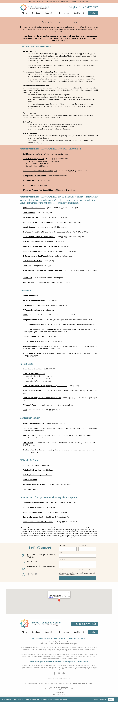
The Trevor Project (30, 232)
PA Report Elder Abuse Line (33, 310)
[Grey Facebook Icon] (28, 574)
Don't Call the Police (39, 74)
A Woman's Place (29, 405)
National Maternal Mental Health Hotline (38, 251)
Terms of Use (66, 678)
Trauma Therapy (64, 647)
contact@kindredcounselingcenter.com (64, 642)
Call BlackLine (28, 154)
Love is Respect (29, 227)
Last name (83, 545)
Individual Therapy (26, 647)
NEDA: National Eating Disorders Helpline (39, 237)
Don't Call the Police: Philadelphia (36, 465)
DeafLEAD (27, 266)
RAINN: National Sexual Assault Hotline (38, 242)
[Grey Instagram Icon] (32, 574)
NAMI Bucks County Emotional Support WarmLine (42, 398)
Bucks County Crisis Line (32, 369)
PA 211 (25, 315)
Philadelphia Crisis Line (32, 470)
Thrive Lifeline (28, 180)
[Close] (116, 699)
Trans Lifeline (28, 185)
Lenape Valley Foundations (33, 503)
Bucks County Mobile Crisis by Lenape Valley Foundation (45, 386)
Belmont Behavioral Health (33, 517)
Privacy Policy (58, 678)
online (48, 654)
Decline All (103, 699)
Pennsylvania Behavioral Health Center (38, 522)
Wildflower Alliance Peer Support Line (38, 190)
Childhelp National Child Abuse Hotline (38, 256)
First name (63, 545)
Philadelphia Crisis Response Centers (37, 475)
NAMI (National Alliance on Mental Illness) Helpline (42, 270)
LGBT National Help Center (33, 159)
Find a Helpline (28, 282)
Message (62, 559)
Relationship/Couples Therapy (42, 647)
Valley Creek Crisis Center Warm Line (37, 346)
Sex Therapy (55, 647)
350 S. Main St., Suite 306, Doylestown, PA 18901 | (56, 644)
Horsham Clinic (29, 507)
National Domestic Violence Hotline (37, 222)
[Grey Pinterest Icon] (36, 574)
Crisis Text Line (29, 213)
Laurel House (28, 443)
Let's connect (81, 638)
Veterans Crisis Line (30, 217)
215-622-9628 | (46, 642)
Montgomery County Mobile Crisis (36, 423)
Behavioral (41, 484)
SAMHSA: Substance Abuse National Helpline (40, 246)
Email (61, 552)
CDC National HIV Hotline (32, 261)
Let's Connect (40, 547)
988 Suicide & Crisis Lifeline (34, 208)
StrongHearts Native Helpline (34, 176)
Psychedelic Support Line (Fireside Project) (40, 171)
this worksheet (59, 127)
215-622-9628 (32, 561)
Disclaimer (51, 678)
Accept (111, 699)
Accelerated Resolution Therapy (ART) (81, 647)
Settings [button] (96, 699)
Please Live (27, 278)
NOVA (25, 410)
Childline (26, 305)
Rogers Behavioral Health (33, 512)
